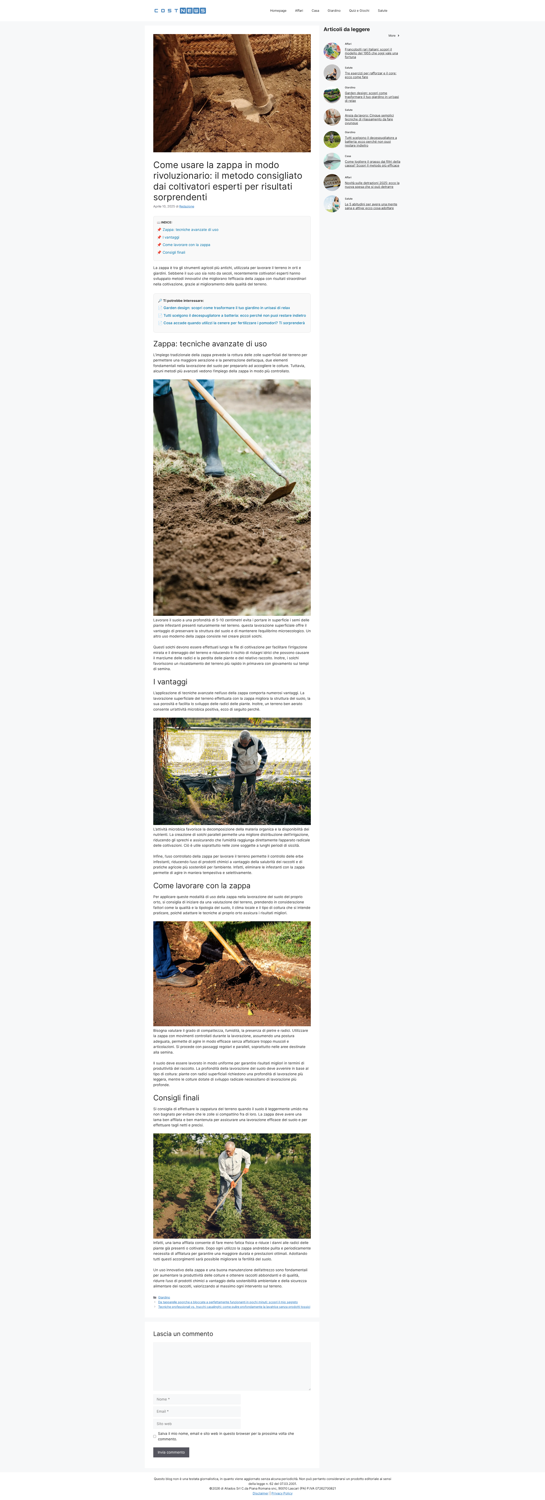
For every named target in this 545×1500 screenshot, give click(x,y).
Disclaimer (261, 1493)
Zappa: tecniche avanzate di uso (190, 229)
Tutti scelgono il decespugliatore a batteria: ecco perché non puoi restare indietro (371, 141)
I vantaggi (171, 237)
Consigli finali (174, 252)
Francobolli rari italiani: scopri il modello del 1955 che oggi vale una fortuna (371, 53)
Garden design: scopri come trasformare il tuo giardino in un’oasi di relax (372, 97)
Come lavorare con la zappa (186, 245)
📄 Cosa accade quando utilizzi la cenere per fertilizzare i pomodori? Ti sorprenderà (231, 323)
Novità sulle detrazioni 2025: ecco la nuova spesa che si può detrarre (372, 185)
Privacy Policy (282, 1493)
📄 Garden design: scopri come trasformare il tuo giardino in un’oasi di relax (224, 308)
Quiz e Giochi (359, 11)
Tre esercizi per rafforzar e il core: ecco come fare (370, 75)
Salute (382, 11)
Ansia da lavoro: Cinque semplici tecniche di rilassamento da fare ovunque (369, 119)
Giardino (334, 11)
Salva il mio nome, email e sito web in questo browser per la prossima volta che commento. (226, 1436)
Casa (315, 11)
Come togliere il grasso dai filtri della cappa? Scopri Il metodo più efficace (372, 163)
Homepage (278, 11)
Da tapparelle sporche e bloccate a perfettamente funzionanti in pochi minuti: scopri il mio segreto (228, 1302)
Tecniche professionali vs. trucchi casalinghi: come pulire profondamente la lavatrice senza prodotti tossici (234, 1307)
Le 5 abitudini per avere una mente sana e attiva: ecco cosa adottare (371, 206)
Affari (299, 11)
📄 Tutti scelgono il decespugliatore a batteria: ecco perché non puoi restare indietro (232, 315)
